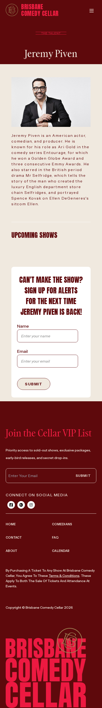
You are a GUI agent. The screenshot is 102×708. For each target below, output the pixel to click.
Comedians (62, 524)
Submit (83, 476)
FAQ (55, 537)
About (12, 551)
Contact (14, 537)
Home (11, 524)
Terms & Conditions (64, 576)
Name (23, 326)
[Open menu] (91, 10)
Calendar (61, 551)
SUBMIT (33, 384)
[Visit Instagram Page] (31, 505)
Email (22, 351)
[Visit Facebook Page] (11, 505)
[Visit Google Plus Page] (21, 505)
